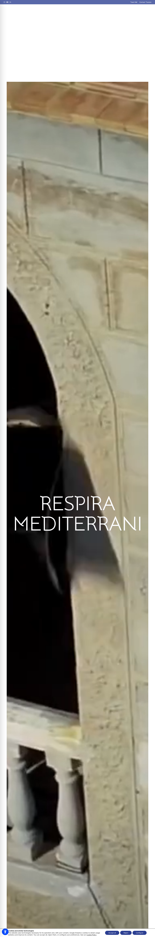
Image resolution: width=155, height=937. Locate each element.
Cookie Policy (91, 935)
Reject (126, 933)
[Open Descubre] (101, 10)
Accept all (112, 933)
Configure (139, 933)
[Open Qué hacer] (85, 10)
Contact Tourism (145, 2)
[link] (4, 2)
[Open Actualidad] (129, 10)
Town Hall (133, 2)
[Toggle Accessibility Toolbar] (5, 931)
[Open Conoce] (116, 10)
